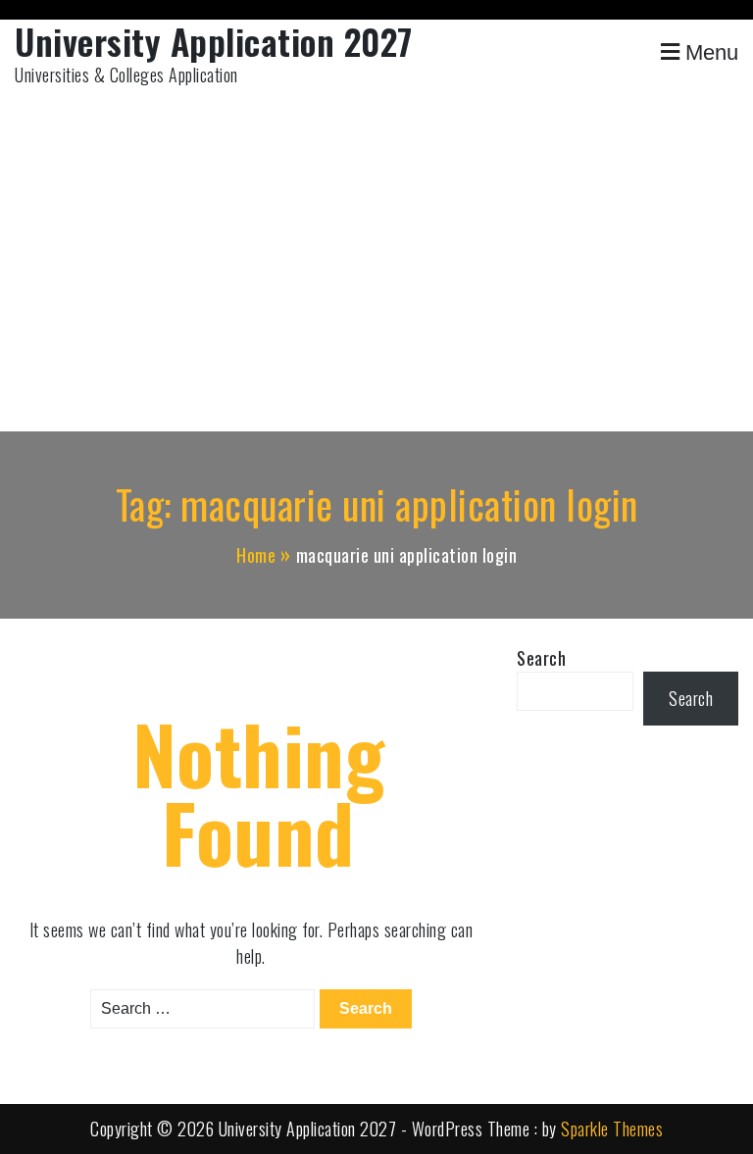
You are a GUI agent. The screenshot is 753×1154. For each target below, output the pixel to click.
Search (541, 658)
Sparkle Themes (612, 1128)
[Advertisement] (376, 264)
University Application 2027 (214, 41)
